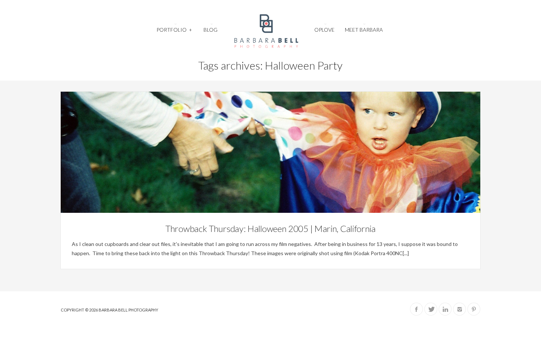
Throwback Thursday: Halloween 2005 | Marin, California (270, 228)
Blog (211, 30)
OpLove (324, 30)
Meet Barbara (364, 30)
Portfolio (174, 30)
